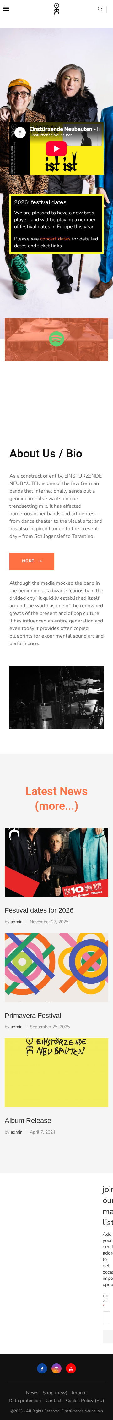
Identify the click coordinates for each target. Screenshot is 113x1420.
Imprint (79, 1393)
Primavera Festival (33, 1015)
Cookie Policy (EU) (85, 1400)
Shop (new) (55, 1393)
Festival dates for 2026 (39, 910)
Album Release (28, 1120)
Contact (54, 1400)
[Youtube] (71, 1368)
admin (17, 922)
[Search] (100, 10)
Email (106, 1301)
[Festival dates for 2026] (56, 862)
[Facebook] (42, 1368)
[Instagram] (56, 1368)
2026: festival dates (40, 202)
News (32, 1393)
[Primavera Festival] (56, 967)
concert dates (55, 238)
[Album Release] (56, 1072)
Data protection (25, 1400)
